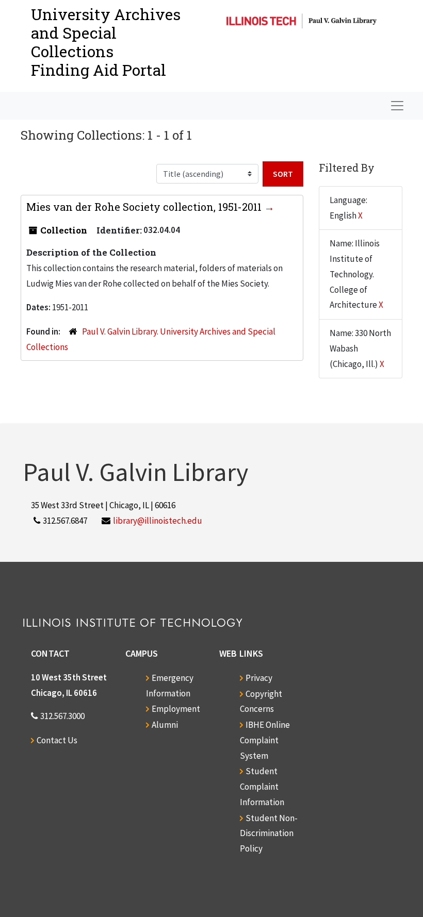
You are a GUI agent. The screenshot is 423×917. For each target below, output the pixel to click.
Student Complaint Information (262, 786)
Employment (176, 708)
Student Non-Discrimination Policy (269, 833)
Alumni (165, 724)
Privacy (259, 677)
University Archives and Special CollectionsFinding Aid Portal (106, 42)
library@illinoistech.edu (157, 520)
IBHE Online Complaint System (265, 740)
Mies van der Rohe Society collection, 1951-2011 (145, 206)
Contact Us (57, 740)
